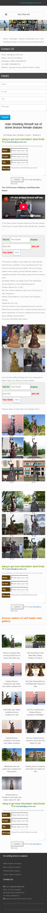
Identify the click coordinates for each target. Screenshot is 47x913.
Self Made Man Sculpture (11, 871)
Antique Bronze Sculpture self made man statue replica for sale (11, 797)
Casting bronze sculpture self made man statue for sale (35, 769)
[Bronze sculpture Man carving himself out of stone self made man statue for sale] (12, 641)
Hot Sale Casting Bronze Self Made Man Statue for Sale (35, 683)
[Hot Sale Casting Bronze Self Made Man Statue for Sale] (35, 670)
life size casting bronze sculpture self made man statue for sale (35, 740)
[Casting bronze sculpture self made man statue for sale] (35, 755)
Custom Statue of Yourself (12, 874)
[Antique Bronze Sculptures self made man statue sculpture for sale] (12, 670)
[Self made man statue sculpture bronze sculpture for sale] (12, 698)
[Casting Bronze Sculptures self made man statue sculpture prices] (12, 726)
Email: (14, 887)
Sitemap (40, 910)
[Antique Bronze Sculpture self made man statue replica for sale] (12, 783)
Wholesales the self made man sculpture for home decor (12, 769)
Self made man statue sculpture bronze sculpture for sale (11, 712)
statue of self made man (28, 39)
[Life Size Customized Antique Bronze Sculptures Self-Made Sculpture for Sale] (35, 698)
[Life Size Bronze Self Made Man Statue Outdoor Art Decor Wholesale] (35, 641)
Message (13, 39)
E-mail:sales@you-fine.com (30, 3)
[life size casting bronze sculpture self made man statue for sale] (35, 726)
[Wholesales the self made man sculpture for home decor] (12, 755)
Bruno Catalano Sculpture (12, 867)
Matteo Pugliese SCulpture (12, 863)
